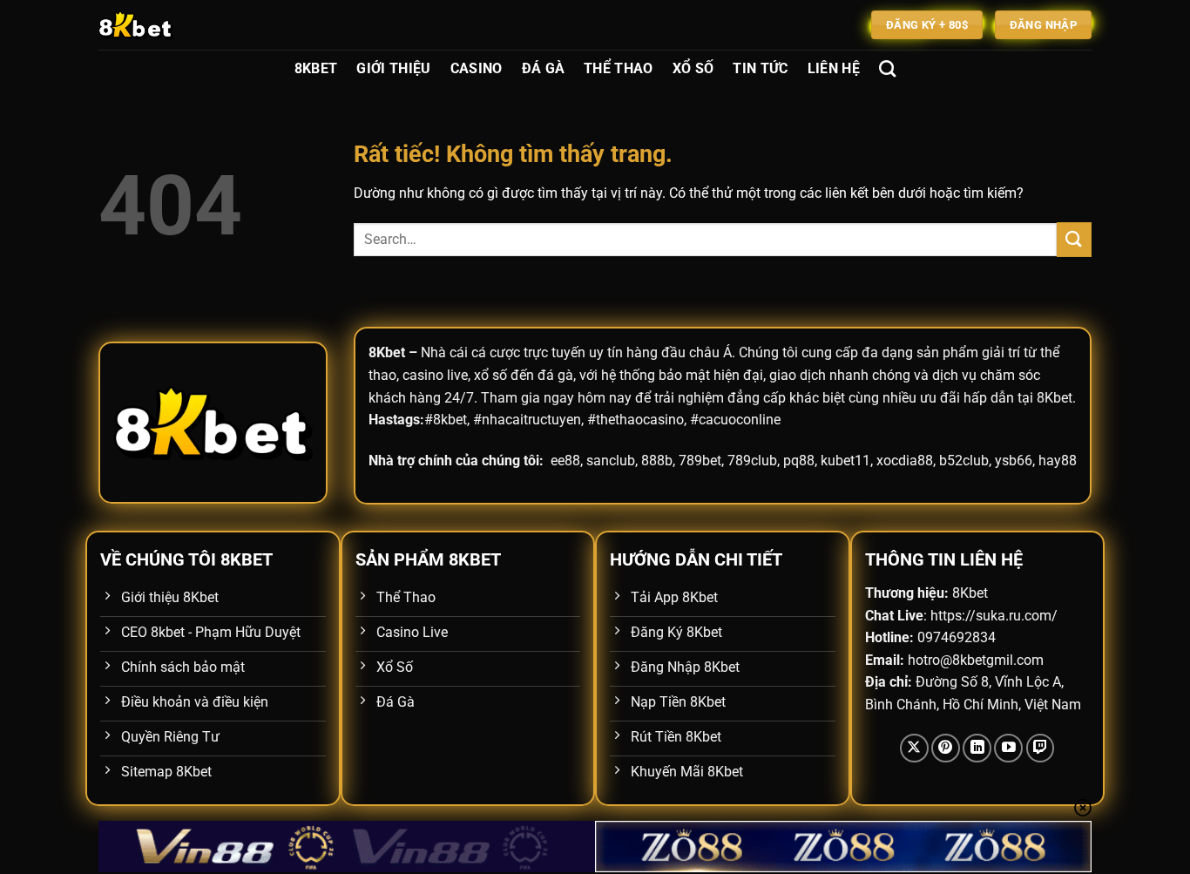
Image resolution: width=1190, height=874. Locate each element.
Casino (476, 68)
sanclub (610, 460)
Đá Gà (543, 68)
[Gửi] (1074, 239)
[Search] (887, 68)
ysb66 (1013, 460)
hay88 (1057, 460)
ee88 (565, 460)
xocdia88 (904, 460)
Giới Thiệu (393, 68)
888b (657, 460)
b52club (964, 460)
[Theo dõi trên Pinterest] (945, 748)
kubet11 (845, 460)
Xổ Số (693, 68)
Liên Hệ (834, 68)
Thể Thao (618, 68)
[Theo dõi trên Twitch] (1040, 748)
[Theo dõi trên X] (914, 748)
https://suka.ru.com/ (994, 615)
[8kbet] (185, 25)
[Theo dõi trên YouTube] (1008, 748)
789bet (700, 460)
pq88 (799, 460)
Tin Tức (760, 68)
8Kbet (316, 68)
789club (752, 460)
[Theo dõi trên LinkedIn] (977, 748)
